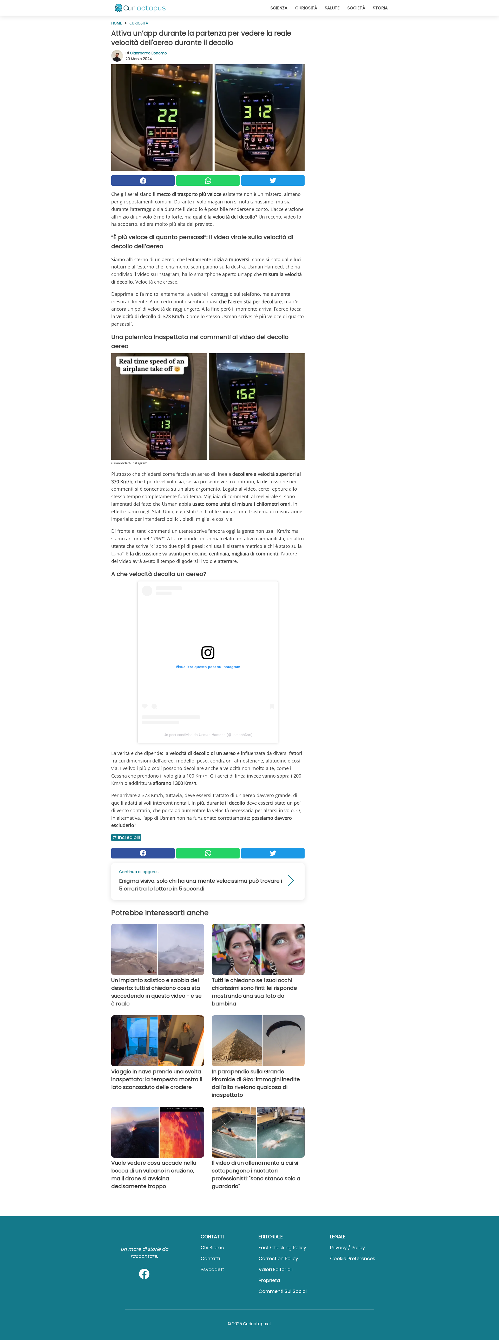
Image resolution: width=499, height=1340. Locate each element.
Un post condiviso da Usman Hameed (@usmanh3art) (208, 735)
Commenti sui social (283, 1291)
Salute (332, 8)
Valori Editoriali (276, 1269)
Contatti (210, 1258)
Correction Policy (278, 1258)
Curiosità (306, 8)
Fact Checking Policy (282, 1247)
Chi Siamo (212, 1247)
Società (356, 8)
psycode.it (212, 1269)
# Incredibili (126, 837)
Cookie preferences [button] (352, 1258)
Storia (380, 8)
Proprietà (269, 1280)
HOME (116, 23)
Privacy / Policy (347, 1247)
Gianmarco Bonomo (148, 53)
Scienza (279, 8)
